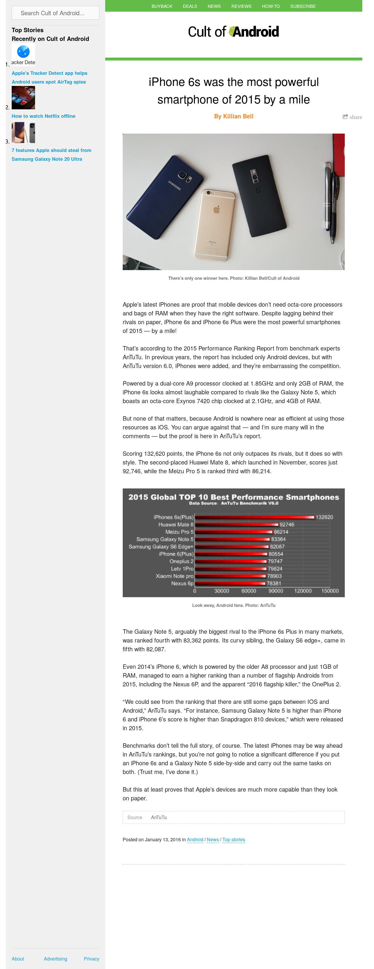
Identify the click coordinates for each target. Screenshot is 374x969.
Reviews (241, 6)
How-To (271, 6)
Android (195, 839)
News (214, 6)
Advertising (55, 958)
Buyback (162, 6)
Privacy (91, 958)
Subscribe (303, 6)
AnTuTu (159, 817)
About (18, 958)
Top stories (233, 839)
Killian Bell (238, 116)
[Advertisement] (178, 912)
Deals (190, 6)
